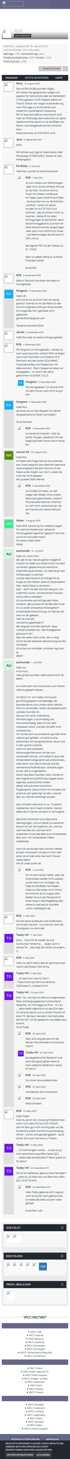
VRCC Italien (36, 1425)
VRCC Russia (36, 1389)
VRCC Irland (36, 1418)
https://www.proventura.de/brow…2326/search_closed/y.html (36, 983)
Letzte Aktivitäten (36, 77)
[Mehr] (65, 68)
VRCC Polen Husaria (36, 1375)
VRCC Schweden (36, 1345)
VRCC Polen (35, 1368)
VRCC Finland (36, 1392)
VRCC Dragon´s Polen (36, 1378)
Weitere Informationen (20, 1454)
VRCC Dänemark (36, 1382)
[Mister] (10, 1266)
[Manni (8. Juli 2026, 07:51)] (10, 1295)
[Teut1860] (23, 1266)
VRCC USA (35, 1331)
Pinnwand (11, 77)
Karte (59, 77)
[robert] (17, 1266)
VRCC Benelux (36, 1338)
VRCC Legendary (36, 1415)
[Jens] (30, 1266)
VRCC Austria (36, 1335)
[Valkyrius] (10, 1238)
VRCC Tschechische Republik (36, 1352)
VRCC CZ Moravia (36, 1355)
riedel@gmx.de (42, 908)
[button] (45, 4)
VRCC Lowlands (36, 1342)
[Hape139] (43, 1266)
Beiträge (8, 53)
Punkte (40, 57)
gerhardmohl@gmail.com (30, 318)
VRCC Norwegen (36, 1349)
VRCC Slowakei (36, 1404)
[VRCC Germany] (23, 4)
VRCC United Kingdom (36, 1428)
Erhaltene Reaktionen (16, 57)
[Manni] (17, 1238)
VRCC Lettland (36, 1411)
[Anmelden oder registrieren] (55, 4)
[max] (36, 1266)
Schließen (43, 1454)
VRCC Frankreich (36, 1408)
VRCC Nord (36, 1385)
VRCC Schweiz (36, 1421)
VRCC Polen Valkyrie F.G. (36, 1371)
